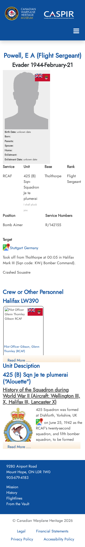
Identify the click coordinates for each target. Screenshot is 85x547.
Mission (12, 487)
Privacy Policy (22, 539)
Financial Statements (52, 531)
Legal (21, 531)
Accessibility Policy (59, 539)
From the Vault (17, 504)
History (11, 492)
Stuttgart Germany (24, 248)
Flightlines (14, 498)
